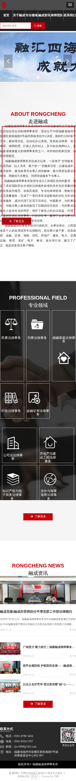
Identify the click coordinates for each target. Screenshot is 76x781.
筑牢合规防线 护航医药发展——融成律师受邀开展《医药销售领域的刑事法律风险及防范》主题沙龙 (49, 667)
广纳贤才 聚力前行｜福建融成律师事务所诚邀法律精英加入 (49, 649)
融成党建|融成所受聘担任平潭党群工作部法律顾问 (36, 611)
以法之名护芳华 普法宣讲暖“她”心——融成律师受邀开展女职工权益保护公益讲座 (49, 686)
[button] (70, 5)
